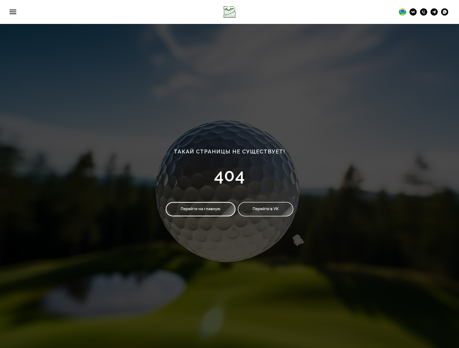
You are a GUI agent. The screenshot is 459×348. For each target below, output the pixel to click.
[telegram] (434, 14)
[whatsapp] (444, 14)
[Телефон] (423, 14)
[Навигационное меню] (13, 12)
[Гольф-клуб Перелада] (413, 14)
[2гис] (402, 14)
